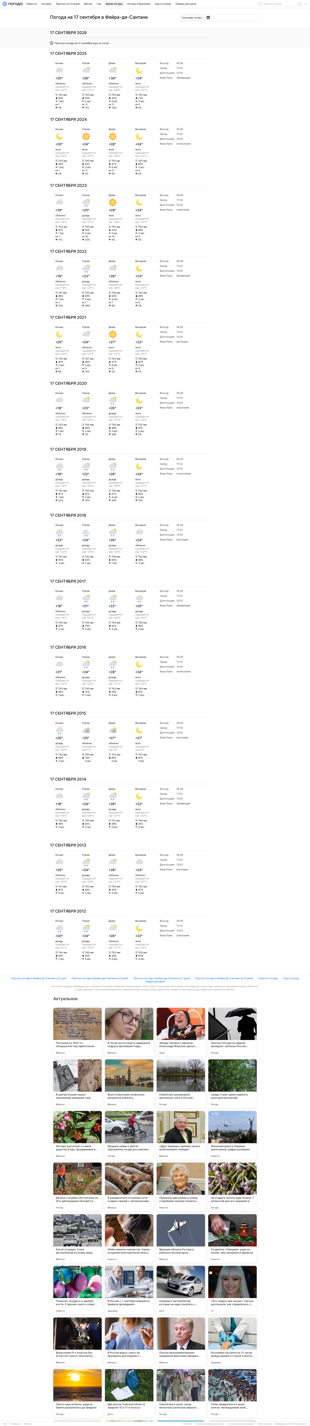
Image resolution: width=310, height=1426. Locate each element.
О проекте (187, 1424)
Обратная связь (264, 1424)
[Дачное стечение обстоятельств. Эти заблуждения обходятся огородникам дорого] (77, 1187)
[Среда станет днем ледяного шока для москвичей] (232, 1083)
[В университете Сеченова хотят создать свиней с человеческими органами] (129, 1187)
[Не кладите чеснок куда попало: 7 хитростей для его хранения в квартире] (232, 1187)
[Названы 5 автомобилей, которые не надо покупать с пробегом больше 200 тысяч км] (181, 1290)
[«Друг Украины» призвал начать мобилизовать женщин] (181, 1135)
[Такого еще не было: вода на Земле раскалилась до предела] (77, 1393)
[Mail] (5, 4)
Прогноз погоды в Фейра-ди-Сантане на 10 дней (224, 978)
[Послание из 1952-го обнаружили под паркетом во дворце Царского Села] (77, 1032)
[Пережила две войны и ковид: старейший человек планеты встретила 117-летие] (181, 1187)
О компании (15, 1424)
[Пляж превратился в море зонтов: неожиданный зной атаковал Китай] (232, 1393)
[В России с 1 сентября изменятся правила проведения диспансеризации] (129, 1290)
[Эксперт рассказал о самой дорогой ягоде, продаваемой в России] (77, 1135)
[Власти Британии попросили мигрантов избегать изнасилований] (129, 1083)
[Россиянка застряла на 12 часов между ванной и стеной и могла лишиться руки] (232, 1341)
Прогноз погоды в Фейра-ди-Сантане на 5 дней (100, 978)
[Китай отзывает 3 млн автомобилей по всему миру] (77, 1238)
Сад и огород (291, 978)
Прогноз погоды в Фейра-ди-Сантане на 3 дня (38, 978)
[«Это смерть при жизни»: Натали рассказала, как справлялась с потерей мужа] (232, 1290)
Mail (5, 1424)
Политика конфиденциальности (209, 1424)
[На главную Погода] (15, 4)
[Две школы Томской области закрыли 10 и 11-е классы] (129, 1393)
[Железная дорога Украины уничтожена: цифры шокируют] (232, 1135)
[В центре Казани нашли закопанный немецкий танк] (77, 1083)
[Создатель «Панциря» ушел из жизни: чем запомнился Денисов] (232, 1238)
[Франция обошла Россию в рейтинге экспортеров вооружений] (181, 1238)
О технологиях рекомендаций (240, 1424)
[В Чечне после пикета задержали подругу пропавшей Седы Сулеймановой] (129, 1032)
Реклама (27, 1424)
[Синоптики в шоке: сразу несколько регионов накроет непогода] (181, 1393)
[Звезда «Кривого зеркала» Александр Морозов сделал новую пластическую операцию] (181, 1032)
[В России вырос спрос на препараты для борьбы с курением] (129, 1341)
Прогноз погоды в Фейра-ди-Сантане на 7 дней (162, 978)
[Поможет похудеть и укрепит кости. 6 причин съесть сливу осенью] (77, 1290)
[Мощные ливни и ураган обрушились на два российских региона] (129, 1135)
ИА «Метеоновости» (297, 1424)
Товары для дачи (155, 981)
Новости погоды (268, 978)
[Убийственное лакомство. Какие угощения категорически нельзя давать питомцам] (129, 1238)
